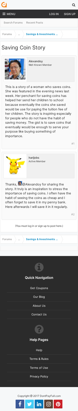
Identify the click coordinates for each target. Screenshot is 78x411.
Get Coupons (39, 288)
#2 (73, 214)
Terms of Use (39, 367)
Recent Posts (34, 22)
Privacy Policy (39, 376)
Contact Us (39, 314)
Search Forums (13, 22)
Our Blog (39, 296)
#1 (73, 143)
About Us (39, 305)
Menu (11, 14)
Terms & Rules (39, 358)
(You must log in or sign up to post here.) (39, 225)
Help (39, 350)
